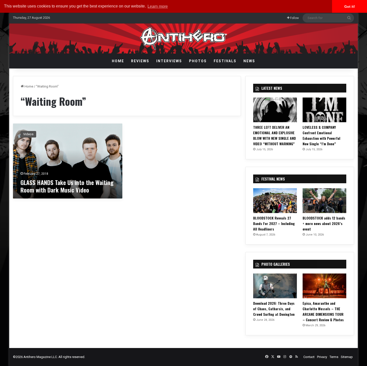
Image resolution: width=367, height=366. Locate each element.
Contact (309, 357)
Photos (198, 61)
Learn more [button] (158, 6)
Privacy (322, 357)
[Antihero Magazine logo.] (183, 38)
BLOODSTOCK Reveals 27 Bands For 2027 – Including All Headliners (274, 223)
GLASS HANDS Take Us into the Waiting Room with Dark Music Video (66, 186)
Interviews (169, 61)
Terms (334, 357)
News (249, 61)
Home (118, 61)
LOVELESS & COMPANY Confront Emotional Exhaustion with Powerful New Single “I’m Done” (321, 135)
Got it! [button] (349, 6)
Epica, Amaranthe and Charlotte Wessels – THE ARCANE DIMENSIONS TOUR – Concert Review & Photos (323, 311)
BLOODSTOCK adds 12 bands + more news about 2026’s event (324, 223)
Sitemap (347, 357)
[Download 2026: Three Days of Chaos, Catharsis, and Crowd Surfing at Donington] (275, 286)
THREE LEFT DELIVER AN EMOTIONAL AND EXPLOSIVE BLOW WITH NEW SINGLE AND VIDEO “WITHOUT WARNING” (274, 135)
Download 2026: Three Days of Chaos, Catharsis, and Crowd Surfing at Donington (274, 308)
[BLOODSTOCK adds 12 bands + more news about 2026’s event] (325, 200)
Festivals (225, 61)
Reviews (140, 61)
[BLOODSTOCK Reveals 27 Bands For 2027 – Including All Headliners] (275, 200)
